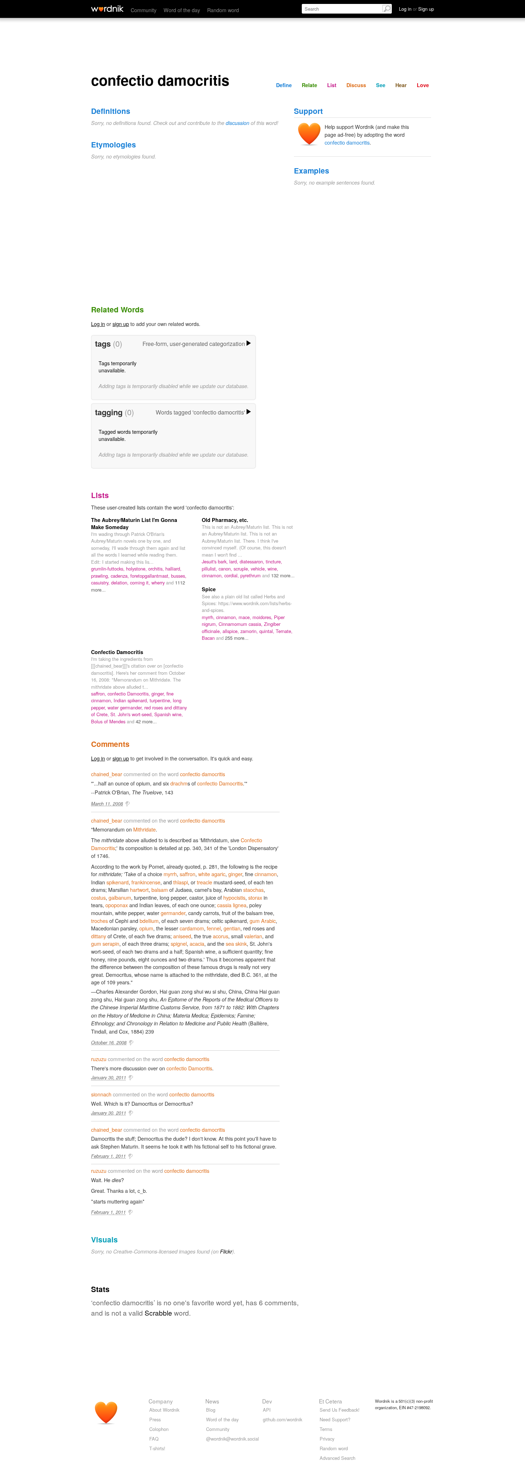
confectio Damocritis (220, 783)
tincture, (274, 561)
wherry (158, 582)
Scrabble (158, 1312)
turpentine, (161, 700)
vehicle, (259, 568)
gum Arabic (263, 920)
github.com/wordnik (282, 1419)
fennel (214, 928)
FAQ (154, 1438)
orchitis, (156, 568)
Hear (401, 85)
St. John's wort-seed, (132, 714)
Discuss (356, 85)
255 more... (237, 637)
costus (98, 897)
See (380, 85)
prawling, (101, 575)
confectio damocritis (347, 142)
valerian (253, 936)
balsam (159, 889)
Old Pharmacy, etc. (225, 519)
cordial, (232, 575)
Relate (309, 85)
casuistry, (101, 582)
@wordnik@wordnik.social (232, 1438)
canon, (226, 568)
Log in (98, 323)
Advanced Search (337, 1458)
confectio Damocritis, (129, 693)
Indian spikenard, (132, 700)
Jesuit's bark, (215, 561)
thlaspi (180, 882)
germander (173, 912)
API (267, 1409)
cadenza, (120, 575)
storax (255, 897)
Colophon (159, 1429)
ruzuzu (98, 1058)
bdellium (149, 920)
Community (143, 10)
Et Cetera (330, 1401)
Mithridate (144, 829)
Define (284, 85)
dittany (98, 936)
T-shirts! (157, 1448)
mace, (245, 617)
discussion (237, 122)
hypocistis (234, 897)
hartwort (139, 889)
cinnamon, (213, 575)
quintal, (267, 631)
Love (423, 85)
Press (155, 1419)
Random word (223, 10)
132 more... (283, 575)
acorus (220, 936)
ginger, (158, 693)
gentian (232, 928)
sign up (120, 323)
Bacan (209, 637)
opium (146, 928)
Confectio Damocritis (117, 651)
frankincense (145, 882)
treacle (204, 882)
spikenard (117, 882)
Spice (209, 589)
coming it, (140, 582)
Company (161, 1401)
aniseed (182, 936)
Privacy (327, 1438)
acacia (197, 943)
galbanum (120, 897)
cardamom (192, 928)
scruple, (242, 568)
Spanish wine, (168, 714)
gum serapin (105, 943)
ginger (235, 874)
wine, (273, 568)
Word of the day (182, 10)
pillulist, (210, 568)
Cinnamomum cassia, (241, 624)
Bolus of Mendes (109, 721)
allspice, (231, 631)
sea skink (236, 943)
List (331, 85)
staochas (253, 889)
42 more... (146, 721)
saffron (187, 874)
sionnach (101, 1094)
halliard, (173, 568)
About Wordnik (164, 1409)
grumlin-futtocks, (108, 568)
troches (99, 920)
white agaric (211, 874)
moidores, (263, 617)
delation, (120, 582)
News (212, 1401)
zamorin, (249, 631)
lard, (234, 561)
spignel (179, 943)
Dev (267, 1401)
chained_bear (106, 774)
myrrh (170, 874)
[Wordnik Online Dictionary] (107, 8)
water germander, (126, 707)
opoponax (116, 905)
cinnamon (266, 874)
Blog (210, 1409)
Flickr (226, 1251)
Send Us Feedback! (340, 1409)
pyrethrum (251, 575)
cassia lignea (231, 905)
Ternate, (284, 631)
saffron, (99, 693)
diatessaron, (253, 561)
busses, (178, 575)
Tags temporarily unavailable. (117, 366)
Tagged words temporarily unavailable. (128, 435)
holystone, (137, 568)
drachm (179, 783)
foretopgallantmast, (150, 575)
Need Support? (335, 1419)
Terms (326, 1429)
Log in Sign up (416, 8)
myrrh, (209, 617)
